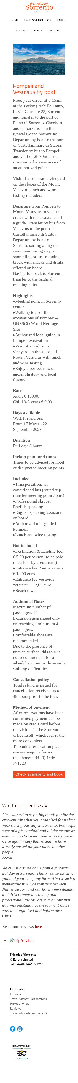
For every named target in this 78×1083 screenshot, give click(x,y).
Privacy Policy (19, 1003)
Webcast (21, 30)
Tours (61, 20)
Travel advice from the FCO (28, 1013)
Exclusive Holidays (37, 20)
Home (14, 20)
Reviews (15, 1008)
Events (37, 30)
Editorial (16, 994)
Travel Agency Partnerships (28, 999)
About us (54, 30)
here (38, 926)
